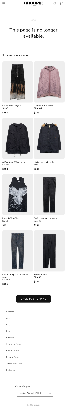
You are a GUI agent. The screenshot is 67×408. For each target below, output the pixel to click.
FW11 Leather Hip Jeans (45, 218)
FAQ (8, 324)
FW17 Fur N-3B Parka (44, 162)
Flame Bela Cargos (11, 106)
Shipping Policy (13, 344)
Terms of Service (14, 363)
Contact (10, 311)
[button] (3, 3)
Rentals (10, 331)
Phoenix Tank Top (10, 218)
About (9, 318)
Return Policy (12, 350)
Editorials (11, 337)
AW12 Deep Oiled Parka (13, 162)
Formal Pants (40, 275)
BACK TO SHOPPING (33, 298)
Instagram (11, 370)
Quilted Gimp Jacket (43, 106)
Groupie (37, 405)
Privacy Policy (12, 357)
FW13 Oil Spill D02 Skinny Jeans (15, 276)
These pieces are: (15, 55)
